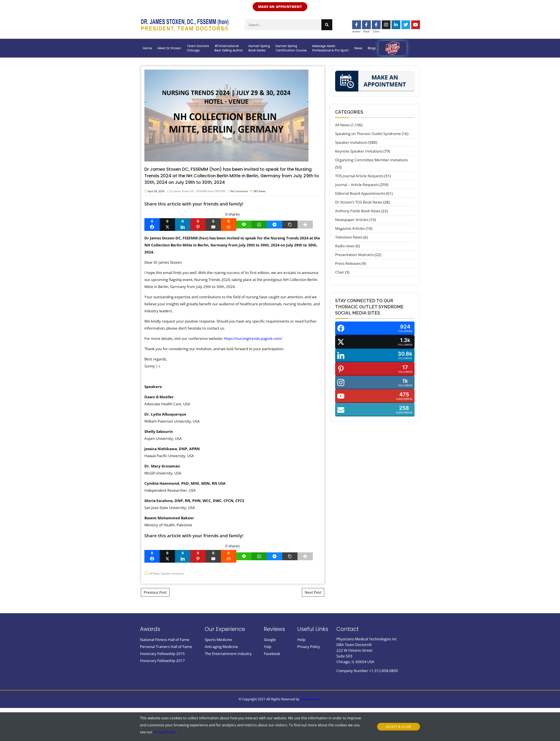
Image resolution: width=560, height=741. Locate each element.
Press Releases (348, 263)
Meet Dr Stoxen (169, 48)
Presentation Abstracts (354, 254)
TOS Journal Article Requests (359, 175)
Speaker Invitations (172, 573)
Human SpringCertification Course (291, 48)
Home (147, 48)
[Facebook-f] (356, 24)
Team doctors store (393, 48)
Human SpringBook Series (259, 48)
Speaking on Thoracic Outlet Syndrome (368, 133)
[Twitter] (405, 24)
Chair (339, 272)
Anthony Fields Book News (357, 210)
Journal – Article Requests (357, 184)
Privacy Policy (164, 732)
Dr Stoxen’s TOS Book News (358, 202)
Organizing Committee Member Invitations (371, 159)
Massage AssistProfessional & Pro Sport (330, 48)
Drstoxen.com (311, 699)
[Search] (326, 24)
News (358, 48)
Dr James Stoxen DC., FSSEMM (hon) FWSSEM (197, 191)
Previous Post (155, 592)
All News (154, 573)
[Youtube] (415, 24)
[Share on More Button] (305, 224)
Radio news (345, 245)
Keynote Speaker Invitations (359, 151)
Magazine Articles (350, 228)
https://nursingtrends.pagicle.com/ (253, 338)
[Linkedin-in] (396, 24)
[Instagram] (386, 24)
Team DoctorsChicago (198, 48)
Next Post (313, 592)
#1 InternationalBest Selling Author (229, 48)
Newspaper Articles (351, 219)
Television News (348, 237)
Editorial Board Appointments (360, 193)
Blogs (372, 48)
